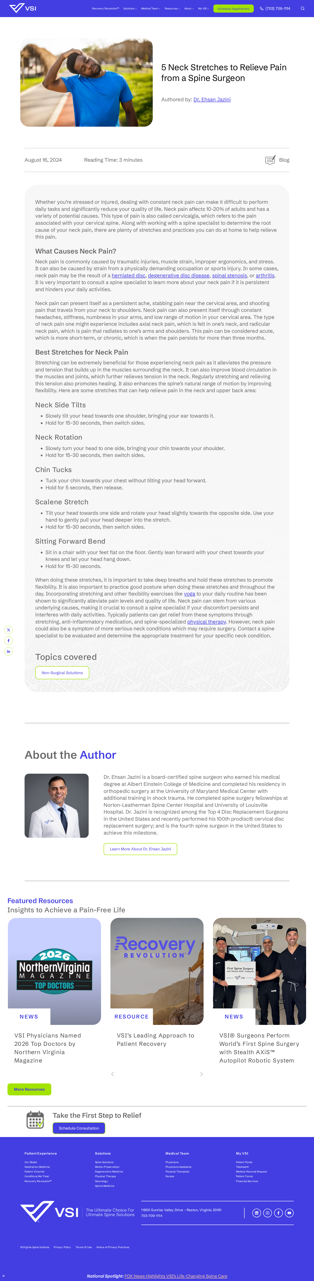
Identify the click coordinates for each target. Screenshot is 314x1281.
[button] (54, 994)
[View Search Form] (303, 8)
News (29, 1016)
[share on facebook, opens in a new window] (8, 640)
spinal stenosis (229, 275)
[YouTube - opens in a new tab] (289, 1213)
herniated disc (128, 275)
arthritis (265, 275)
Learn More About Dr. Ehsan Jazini (140, 849)
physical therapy (206, 622)
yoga (189, 594)
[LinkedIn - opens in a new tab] (256, 1213)
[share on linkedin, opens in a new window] (8, 651)
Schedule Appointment (233, 9)
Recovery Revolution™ (105, 8)
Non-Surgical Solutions (62, 672)
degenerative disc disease (179, 275)
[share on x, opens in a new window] (8, 630)
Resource (131, 1016)
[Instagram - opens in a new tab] (267, 1213)
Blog (284, 160)
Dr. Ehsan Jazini (212, 99)
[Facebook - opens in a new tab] (278, 1213)
